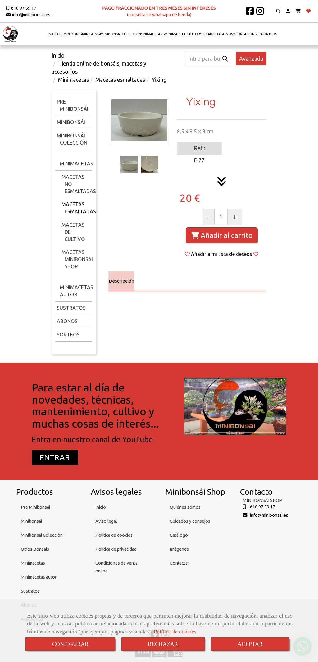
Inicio (100, 507)
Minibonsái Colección (42, 535)
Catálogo (179, 535)
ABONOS (225, 34)
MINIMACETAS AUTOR (182, 34)
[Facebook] (250, 12)
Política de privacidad (116, 549)
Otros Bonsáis (35, 549)
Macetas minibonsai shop (77, 259)
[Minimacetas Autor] (59, 280)
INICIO (53, 34)
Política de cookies (175, 631)
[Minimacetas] (59, 156)
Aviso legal (106, 521)
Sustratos (71, 308)
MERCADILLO (209, 34)
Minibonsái (71, 122)
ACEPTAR (250, 644)
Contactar (179, 563)
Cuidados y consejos (190, 521)
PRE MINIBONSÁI (70, 34)
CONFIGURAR (70, 644)
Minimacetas (76, 163)
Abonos (67, 321)
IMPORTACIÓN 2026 (247, 34)
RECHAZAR (163, 644)
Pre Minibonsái (35, 507)
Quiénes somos (185, 507)
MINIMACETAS (151, 34)
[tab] (121, 281)
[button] (288, 11)
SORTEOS (269, 34)
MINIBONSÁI (92, 34)
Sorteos (68, 334)
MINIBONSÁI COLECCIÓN (121, 34)
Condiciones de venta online (116, 567)
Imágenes (179, 549)
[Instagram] (260, 12)
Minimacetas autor (39, 577)
